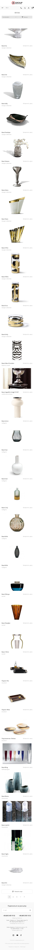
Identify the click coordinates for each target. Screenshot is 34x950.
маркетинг (17, 946)
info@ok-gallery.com (17, 930)
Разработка (11, 946)
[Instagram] (13, 935)
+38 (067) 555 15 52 (25, 916)
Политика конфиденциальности (17, 940)
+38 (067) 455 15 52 (9, 916)
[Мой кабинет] (28, 8)
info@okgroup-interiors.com (17, 923)
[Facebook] (21, 935)
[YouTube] (17, 935)
